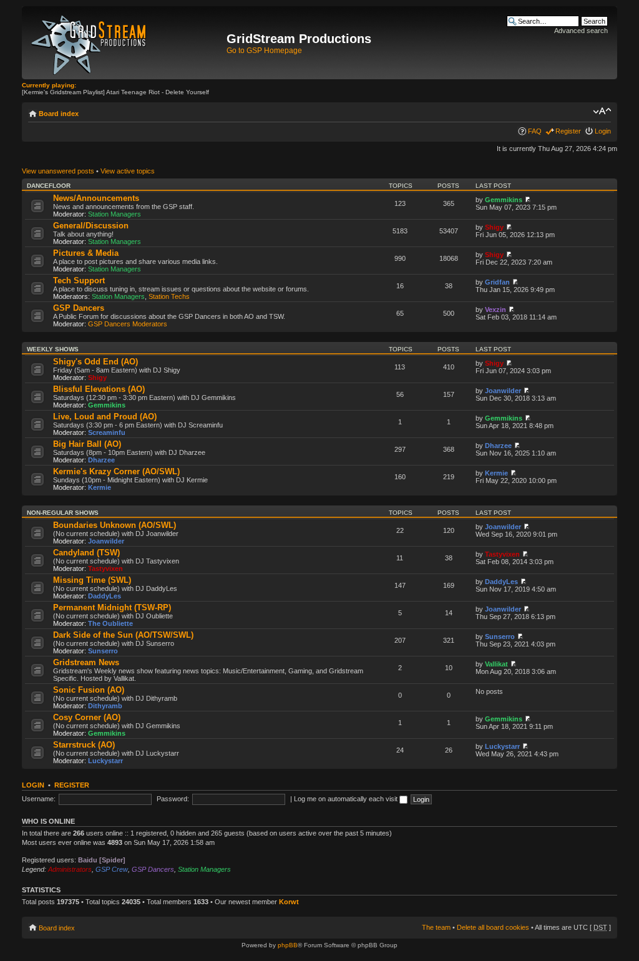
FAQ (535, 131)
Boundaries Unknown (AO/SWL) (114, 525)
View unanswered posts (58, 171)
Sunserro (103, 651)
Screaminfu (106, 432)
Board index (59, 113)
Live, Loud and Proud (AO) (105, 416)
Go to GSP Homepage (264, 50)
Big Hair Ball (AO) (87, 444)
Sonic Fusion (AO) (88, 690)
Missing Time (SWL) (92, 580)
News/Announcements (96, 198)
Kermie (99, 487)
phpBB (288, 945)
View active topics (127, 171)
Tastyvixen (105, 568)
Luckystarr (105, 760)
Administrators (70, 869)
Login (603, 131)
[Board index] (126, 42)
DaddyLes (104, 596)
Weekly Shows (53, 349)
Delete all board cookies (493, 927)
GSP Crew (111, 869)
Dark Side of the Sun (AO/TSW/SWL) (123, 635)
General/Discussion (91, 225)
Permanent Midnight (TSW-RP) (112, 607)
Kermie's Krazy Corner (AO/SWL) (116, 471)
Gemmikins (503, 199)
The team (436, 927)
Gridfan (497, 282)
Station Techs (169, 296)
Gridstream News (86, 662)
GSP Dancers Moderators (127, 324)
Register (568, 131)
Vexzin (495, 309)
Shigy (494, 227)
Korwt (289, 901)
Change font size (602, 111)
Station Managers (114, 214)
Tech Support (79, 280)
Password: (173, 798)
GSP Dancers (78, 308)
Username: (39, 798)
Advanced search (581, 30)
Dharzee (101, 460)
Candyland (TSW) (86, 552)
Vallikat (496, 664)
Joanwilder (503, 390)
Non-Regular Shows (63, 512)
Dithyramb (105, 706)
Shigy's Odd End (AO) (95, 361)
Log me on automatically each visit (346, 798)
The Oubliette (110, 623)
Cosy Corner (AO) (86, 717)
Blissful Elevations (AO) (99, 389)
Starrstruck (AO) (84, 744)
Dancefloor (49, 185)
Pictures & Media (86, 253)
